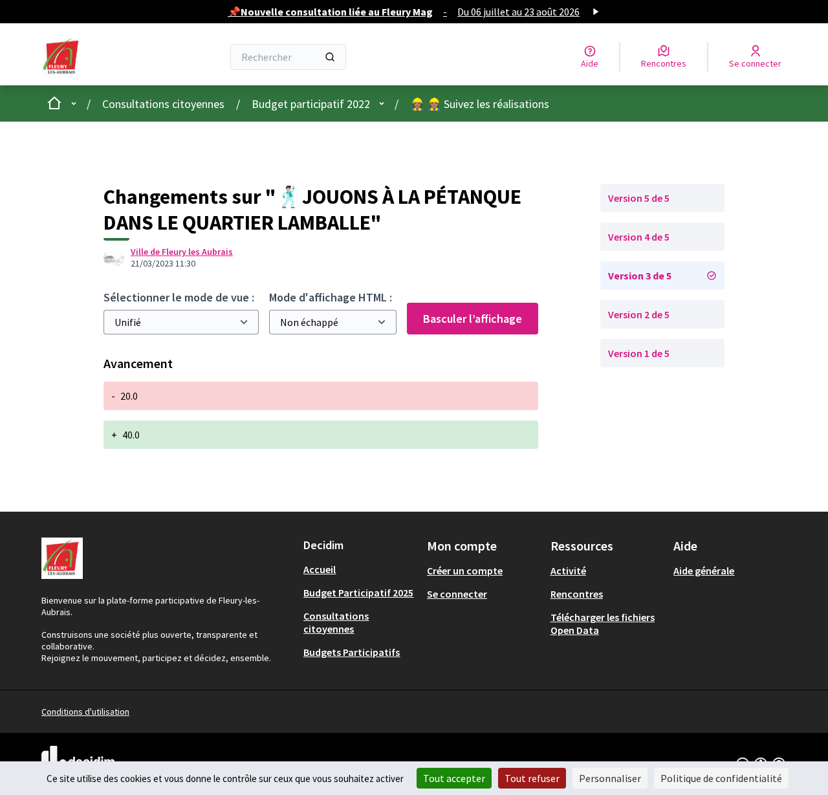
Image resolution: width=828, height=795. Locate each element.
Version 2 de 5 (639, 314)
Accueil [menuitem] (319, 569)
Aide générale (703, 570)
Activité (568, 570)
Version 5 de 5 (639, 197)
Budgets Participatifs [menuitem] (351, 652)
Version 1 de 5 (639, 353)
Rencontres (576, 593)
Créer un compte (465, 570)
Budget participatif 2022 (311, 103)
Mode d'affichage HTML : (330, 297)
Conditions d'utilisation (85, 711)
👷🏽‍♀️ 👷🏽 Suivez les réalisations (479, 103)
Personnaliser (610, 778)
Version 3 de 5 (639, 275)
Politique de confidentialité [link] (721, 778)
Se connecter (457, 593)
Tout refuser (532, 778)
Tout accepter (454, 778)
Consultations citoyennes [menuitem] (336, 622)
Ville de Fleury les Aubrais (182, 251)
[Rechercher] (330, 57)
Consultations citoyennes (163, 103)
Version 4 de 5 (639, 236)
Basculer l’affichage (472, 318)
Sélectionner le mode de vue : (179, 297)
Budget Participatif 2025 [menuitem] (358, 592)
